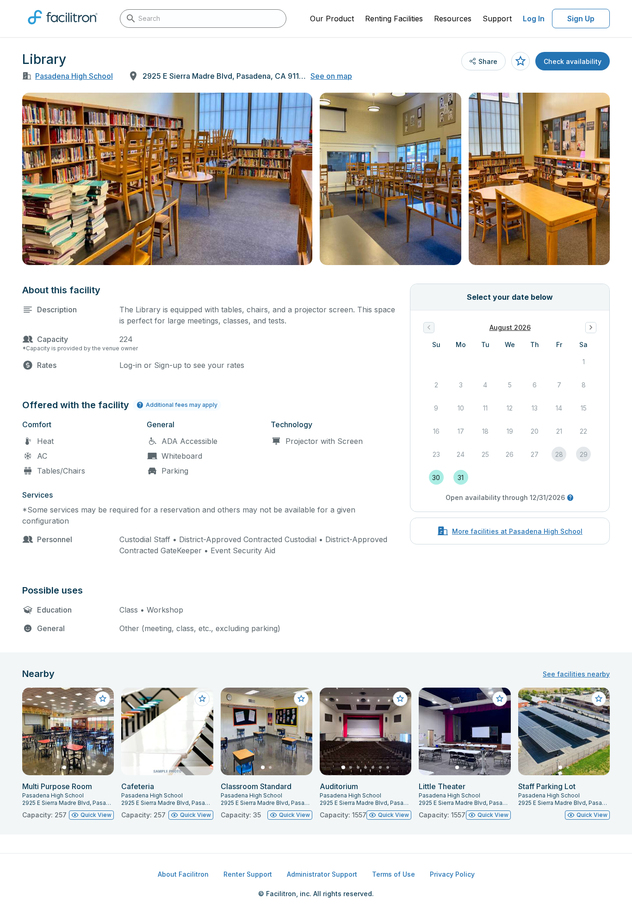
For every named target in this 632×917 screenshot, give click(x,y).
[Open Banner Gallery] (167, 179)
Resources (452, 18)
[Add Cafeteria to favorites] (202, 698)
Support (497, 18)
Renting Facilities (394, 18)
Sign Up (581, 18)
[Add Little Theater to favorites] (499, 698)
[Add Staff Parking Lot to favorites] (598, 698)
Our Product (332, 18)
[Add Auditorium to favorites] (400, 698)
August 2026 (510, 327)
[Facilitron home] (62, 27)
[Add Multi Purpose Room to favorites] (102, 698)
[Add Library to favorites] (520, 61)
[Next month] (590, 327)
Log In (534, 18)
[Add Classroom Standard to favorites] (301, 698)
